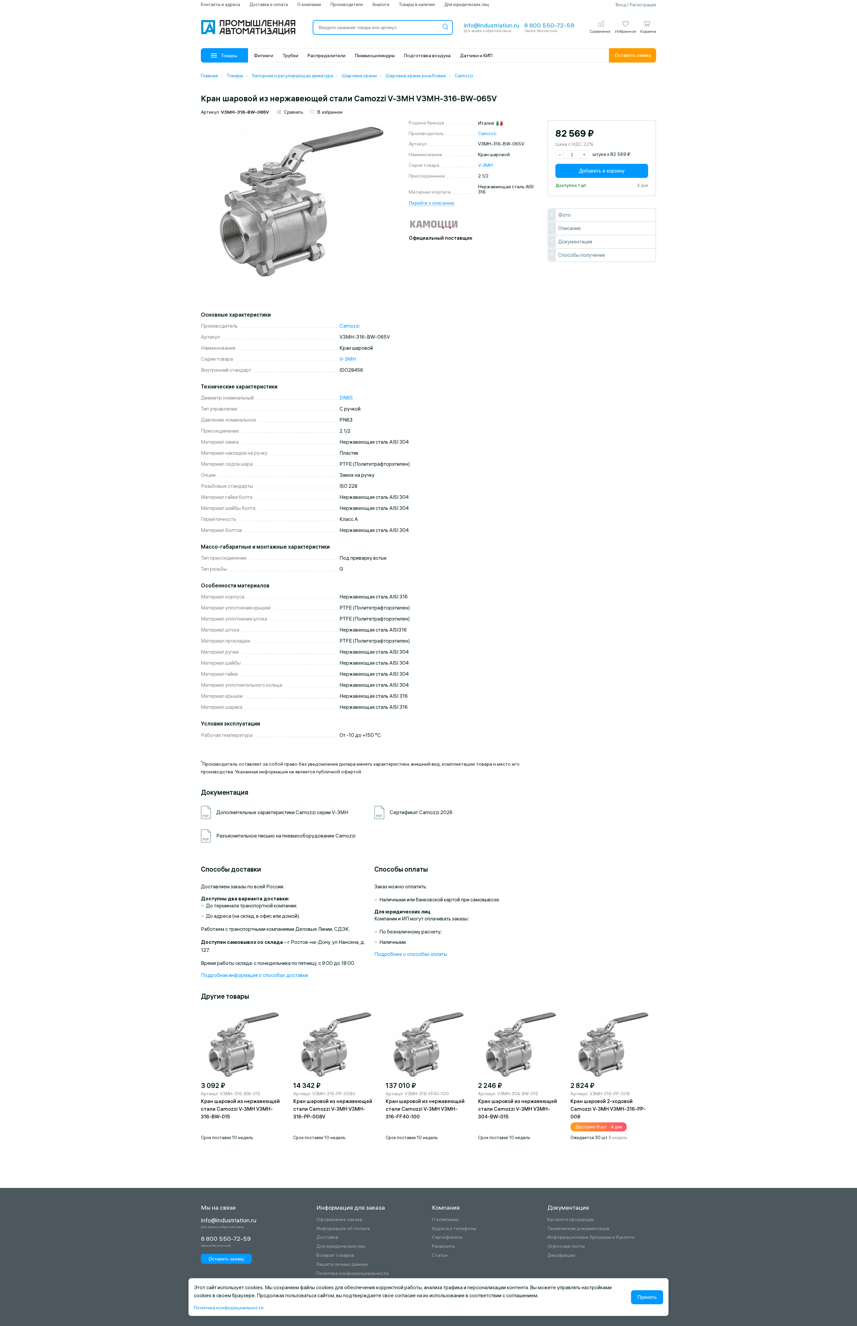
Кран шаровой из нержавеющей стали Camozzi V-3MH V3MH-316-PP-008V (332, 1109)
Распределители (326, 55)
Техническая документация (578, 1228)
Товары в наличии (417, 4)
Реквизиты (443, 1246)
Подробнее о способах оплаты (410, 954)
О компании (309, 4)
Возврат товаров (335, 1255)
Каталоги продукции (570, 1219)
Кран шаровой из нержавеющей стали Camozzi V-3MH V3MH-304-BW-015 (517, 1109)
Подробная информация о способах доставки (254, 975)
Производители (346, 4)
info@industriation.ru (491, 25)
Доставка (327, 1237)
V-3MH (485, 165)
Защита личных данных (342, 1264)
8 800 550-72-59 (549, 25)
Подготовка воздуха (427, 55)
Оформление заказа (339, 1219)
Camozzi (487, 133)
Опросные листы (566, 1246)
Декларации (561, 1255)
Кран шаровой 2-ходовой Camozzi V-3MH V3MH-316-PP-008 (608, 1109)
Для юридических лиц (466, 4)
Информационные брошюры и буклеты (590, 1237)
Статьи (440, 1255)
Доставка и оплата (268, 4)
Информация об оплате (343, 1228)
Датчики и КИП (476, 55)
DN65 (346, 398)
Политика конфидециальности (228, 1308)
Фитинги (263, 55)
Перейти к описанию (431, 203)
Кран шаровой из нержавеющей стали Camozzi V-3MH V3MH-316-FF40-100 (425, 1109)
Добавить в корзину (602, 171)
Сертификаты (447, 1237)
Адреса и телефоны (454, 1228)
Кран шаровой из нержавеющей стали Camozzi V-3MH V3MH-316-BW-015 (240, 1109)
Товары (229, 55)
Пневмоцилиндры (375, 55)
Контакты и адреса (220, 4)
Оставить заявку (633, 55)
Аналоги (380, 4)
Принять (647, 1297)
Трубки (290, 55)
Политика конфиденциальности (352, 1273)
